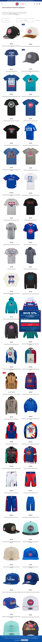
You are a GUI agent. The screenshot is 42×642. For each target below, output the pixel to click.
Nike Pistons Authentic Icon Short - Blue (11, 517)
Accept (22, 640)
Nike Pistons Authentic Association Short (11, 492)
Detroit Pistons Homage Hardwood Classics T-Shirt (30, 96)
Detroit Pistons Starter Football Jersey (30, 244)
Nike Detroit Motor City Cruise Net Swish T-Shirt (11, 244)
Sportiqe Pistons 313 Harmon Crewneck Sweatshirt (30, 293)
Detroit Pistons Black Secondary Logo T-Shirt (11, 120)
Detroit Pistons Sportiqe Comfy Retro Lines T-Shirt (30, 195)
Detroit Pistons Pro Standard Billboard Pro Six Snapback (30, 567)
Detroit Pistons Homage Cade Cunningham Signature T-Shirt (11, 170)
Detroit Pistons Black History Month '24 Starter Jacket (11, 468)
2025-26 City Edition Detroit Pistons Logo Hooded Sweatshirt (30, 344)
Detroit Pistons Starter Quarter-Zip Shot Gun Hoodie (11, 394)
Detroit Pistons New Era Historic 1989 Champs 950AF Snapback (11, 617)
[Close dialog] (39, 311)
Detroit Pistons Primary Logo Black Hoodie (11, 344)
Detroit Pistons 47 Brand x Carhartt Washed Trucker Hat (30, 71)
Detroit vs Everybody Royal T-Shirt (11, 71)
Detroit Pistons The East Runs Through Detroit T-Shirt (11, 96)
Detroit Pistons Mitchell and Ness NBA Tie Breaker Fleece (30, 369)
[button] (2, 4)
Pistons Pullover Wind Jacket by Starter (30, 468)
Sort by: (21, 20)
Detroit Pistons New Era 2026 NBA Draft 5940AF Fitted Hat (11, 46)
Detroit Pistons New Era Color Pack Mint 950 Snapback (30, 542)
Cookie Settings (17, 640)
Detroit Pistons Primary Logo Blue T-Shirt (31, 120)
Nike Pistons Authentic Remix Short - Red (31, 492)
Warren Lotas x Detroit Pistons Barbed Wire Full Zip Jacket (30, 419)
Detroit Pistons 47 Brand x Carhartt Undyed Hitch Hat (31, 46)
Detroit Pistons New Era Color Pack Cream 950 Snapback (11, 567)
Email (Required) (25, 318)
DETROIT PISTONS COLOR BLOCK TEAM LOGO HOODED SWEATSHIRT (11, 369)
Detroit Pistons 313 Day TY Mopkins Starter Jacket (30, 443)
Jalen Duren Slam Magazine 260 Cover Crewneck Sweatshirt (11, 294)
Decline (26, 640)
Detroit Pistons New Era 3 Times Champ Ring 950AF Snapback (11, 542)
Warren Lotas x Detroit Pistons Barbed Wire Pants (30, 517)
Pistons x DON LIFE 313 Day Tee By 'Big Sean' (11, 145)
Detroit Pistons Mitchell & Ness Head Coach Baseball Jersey (11, 195)
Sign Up (30, 324)
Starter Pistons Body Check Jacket (11, 443)
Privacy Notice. (35, 638)
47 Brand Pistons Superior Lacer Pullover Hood (30, 394)
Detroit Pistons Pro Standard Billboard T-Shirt (30, 145)
